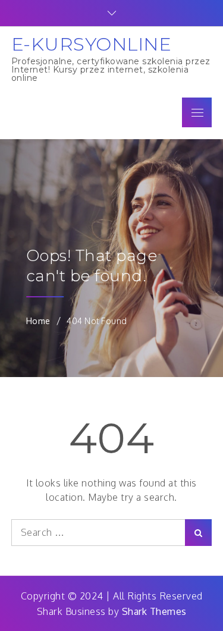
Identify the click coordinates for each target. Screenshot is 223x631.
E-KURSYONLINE (91, 44)
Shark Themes (154, 611)
